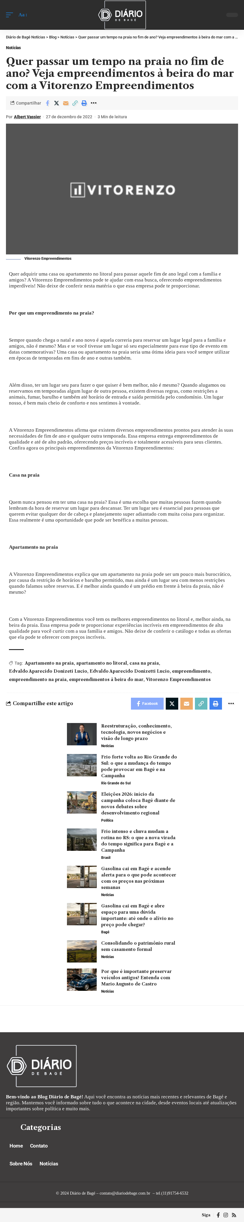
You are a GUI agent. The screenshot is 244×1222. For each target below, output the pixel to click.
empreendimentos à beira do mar (106, 679)
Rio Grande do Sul (116, 783)
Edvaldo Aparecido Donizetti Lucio (130, 671)
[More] (93, 103)
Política (107, 820)
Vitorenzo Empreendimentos (178, 679)
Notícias (13, 47)
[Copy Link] (75, 103)
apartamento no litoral (101, 663)
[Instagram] (225, 1215)
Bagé (105, 932)
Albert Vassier (27, 116)
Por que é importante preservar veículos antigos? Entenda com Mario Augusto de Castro (136, 978)
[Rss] (234, 1215)
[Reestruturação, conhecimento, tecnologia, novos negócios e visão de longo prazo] (82, 734)
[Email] (66, 103)
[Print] (84, 103)
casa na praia (144, 663)
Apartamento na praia (49, 663)
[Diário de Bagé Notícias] (122, 15)
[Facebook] (218, 1215)
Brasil (105, 858)
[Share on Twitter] (56, 103)
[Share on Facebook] (47, 103)
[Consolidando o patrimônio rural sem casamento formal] (82, 951)
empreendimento (191, 671)
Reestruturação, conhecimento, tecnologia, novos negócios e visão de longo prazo (136, 732)
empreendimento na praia (38, 679)
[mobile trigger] (11, 15)
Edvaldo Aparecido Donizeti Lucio (48, 671)
